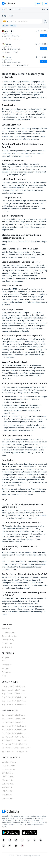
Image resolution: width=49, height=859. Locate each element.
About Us (6, 629)
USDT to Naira (8, 777)
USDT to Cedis (8, 784)
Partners (6, 668)
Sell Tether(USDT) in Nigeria (14, 726)
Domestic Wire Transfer (21, 65)
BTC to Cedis (7, 780)
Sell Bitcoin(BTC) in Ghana (13, 719)
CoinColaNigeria (9, 762)
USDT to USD (7, 798)
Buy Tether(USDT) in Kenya (14, 704)
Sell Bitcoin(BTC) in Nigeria (13, 715)
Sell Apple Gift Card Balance (14, 740)
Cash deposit (18, 39)
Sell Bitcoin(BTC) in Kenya (13, 722)
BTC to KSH (7, 787)
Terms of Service (9, 636)
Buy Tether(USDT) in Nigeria (14, 697)
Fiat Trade (6, 9)
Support (5, 657)
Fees (4, 661)
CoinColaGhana (8, 766)
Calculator (6, 672)
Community (7, 643)
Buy (4, 15)
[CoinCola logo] (8, 3)
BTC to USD (7, 795)
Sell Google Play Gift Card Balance (17, 748)
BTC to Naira (7, 773)
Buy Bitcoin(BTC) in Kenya (13, 694)
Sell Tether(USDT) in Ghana (14, 730)
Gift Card (17, 9)
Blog (4, 676)
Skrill (16, 52)
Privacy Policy (8, 640)
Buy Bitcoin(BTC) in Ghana (13, 690)
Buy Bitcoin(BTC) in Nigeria (13, 686)
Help (38, 3)
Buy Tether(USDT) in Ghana (14, 701)
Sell (11, 15)
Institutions (7, 647)
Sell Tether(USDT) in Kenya (14, 733)
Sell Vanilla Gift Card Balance (14, 751)
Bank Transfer (7, 39)
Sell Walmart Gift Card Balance (15, 737)
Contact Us (7, 665)
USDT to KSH (7, 791)
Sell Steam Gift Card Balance (14, 744)
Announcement (8, 632)
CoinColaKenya (8, 769)
